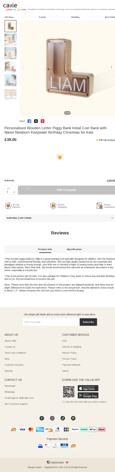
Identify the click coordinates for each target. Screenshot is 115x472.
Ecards (42, 17)
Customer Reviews (14, 365)
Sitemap (8, 371)
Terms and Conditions (15, 352)
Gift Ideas (9, 17)
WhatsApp (9, 392)
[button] (111, 67)
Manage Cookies (35, 467)
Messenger (10, 386)
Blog (6, 358)
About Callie (10, 340)
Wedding (75, 17)
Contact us (9, 346)
